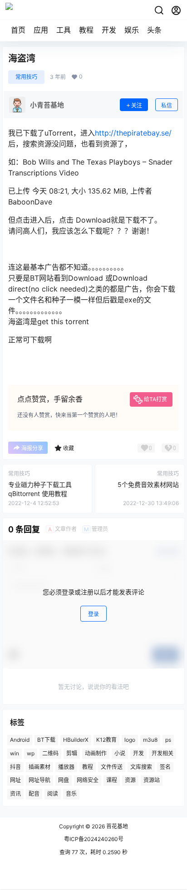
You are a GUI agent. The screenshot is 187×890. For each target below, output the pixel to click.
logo (129, 739)
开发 (109, 29)
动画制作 (96, 753)
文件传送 (112, 767)
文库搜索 (141, 767)
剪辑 (71, 753)
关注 (136, 105)
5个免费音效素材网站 (148, 484)
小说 (119, 753)
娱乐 (131, 29)
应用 (41, 29)
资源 (130, 780)
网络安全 (87, 780)
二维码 (50, 753)
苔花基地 (116, 826)
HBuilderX (76, 739)
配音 (34, 793)
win (14, 753)
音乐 (71, 793)
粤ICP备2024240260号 (93, 839)
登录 (93, 614)
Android (20, 739)
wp (30, 753)
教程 (86, 29)
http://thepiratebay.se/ (133, 132)
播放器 (66, 767)
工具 (63, 29)
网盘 (63, 780)
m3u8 (150, 739)
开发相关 (162, 753)
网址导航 (39, 780)
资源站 (151, 780)
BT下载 (46, 739)
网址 (15, 780)
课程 (111, 780)
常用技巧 (26, 76)
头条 (154, 29)
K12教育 (106, 739)
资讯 (15, 793)
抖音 (15, 767)
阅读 (52, 793)
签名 (165, 767)
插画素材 (39, 767)
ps (168, 739)
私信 (166, 105)
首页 (18, 29)
